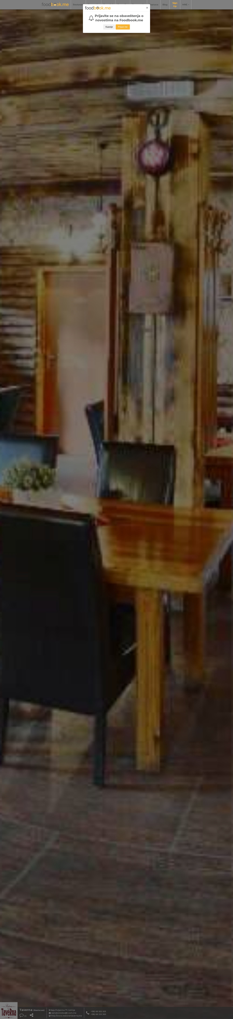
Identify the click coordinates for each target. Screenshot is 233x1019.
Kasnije (109, 27)
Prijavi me (123, 27)
